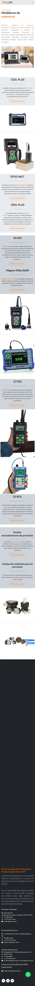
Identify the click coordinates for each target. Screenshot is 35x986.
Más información (17, 101)
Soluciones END (5, 10)
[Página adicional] (12, 980)
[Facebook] (3, 980)
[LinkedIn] (8, 980)
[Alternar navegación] (32, 2)
